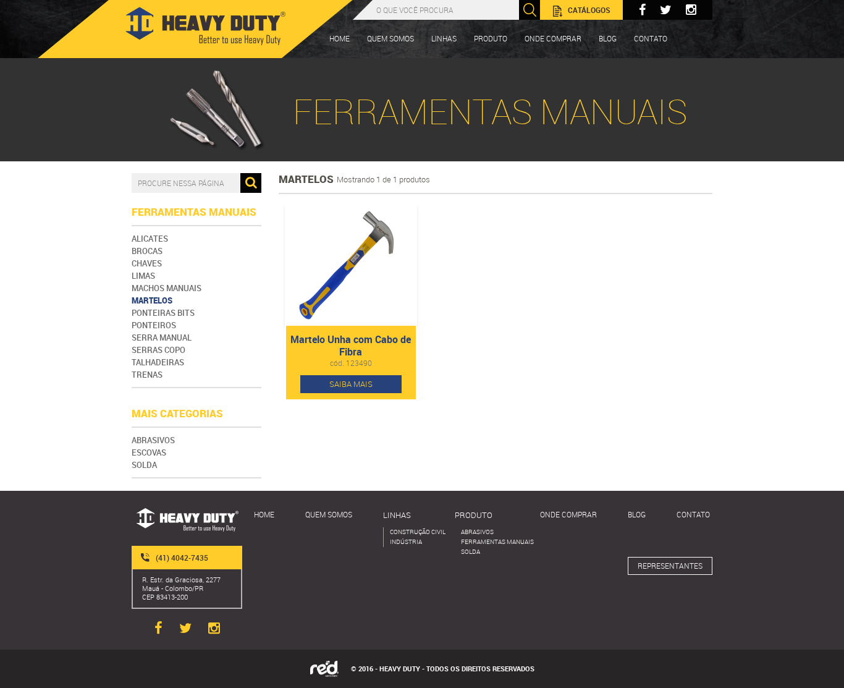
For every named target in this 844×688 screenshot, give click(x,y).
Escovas (149, 452)
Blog (608, 38)
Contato (693, 514)
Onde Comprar (553, 38)
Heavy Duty (205, 26)
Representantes (670, 566)
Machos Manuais (166, 288)
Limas (143, 275)
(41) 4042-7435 (182, 558)
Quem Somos (390, 38)
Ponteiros (154, 325)
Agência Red (324, 669)
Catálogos (589, 10)
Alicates (150, 238)
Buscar (529, 10)
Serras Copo (158, 349)
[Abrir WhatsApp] (813, 657)
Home (339, 38)
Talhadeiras (158, 362)
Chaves (147, 263)
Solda (144, 464)
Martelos (152, 300)
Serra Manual (162, 337)
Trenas (147, 374)
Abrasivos (153, 440)
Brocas (147, 251)
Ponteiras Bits (163, 312)
